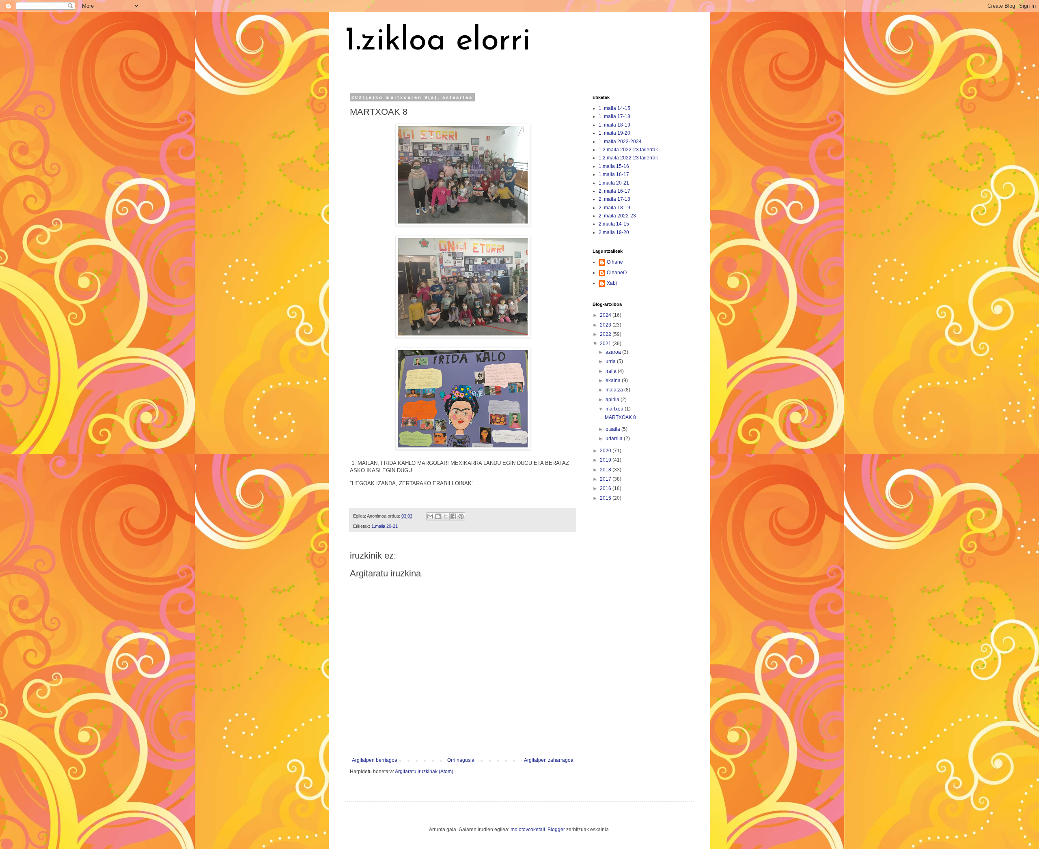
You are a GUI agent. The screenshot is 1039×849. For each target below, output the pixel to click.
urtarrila (615, 438)
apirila (613, 399)
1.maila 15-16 (614, 166)
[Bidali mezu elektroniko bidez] (430, 516)
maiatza (615, 390)
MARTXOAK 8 (620, 417)
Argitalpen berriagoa (374, 760)
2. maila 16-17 (614, 191)
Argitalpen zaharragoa (548, 760)
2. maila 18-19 (614, 208)
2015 (606, 498)
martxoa (615, 409)
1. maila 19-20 (614, 133)
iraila (612, 371)
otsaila (613, 429)
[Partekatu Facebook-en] (453, 516)
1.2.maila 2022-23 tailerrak (628, 150)
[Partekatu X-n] (446, 516)
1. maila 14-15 (614, 108)
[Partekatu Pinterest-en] (461, 516)
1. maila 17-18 (614, 116)
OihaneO (617, 272)
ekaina (614, 380)
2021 (606, 343)
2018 (606, 470)
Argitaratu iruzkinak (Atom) (424, 771)
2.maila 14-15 (614, 224)
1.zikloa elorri (438, 41)
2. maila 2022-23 (617, 216)
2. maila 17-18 (614, 199)
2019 (606, 460)
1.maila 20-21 (384, 526)
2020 (606, 451)
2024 (606, 315)
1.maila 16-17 (614, 174)
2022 (606, 334)
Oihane (615, 262)
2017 (606, 479)
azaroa (614, 352)
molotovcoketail (528, 829)
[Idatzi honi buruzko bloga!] (438, 516)
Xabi (612, 283)
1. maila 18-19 (614, 125)
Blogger (556, 829)
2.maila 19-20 (614, 232)
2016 (606, 488)
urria (611, 361)
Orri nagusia (460, 760)
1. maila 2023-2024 (620, 141)
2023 (606, 325)
